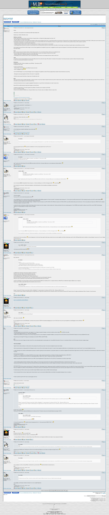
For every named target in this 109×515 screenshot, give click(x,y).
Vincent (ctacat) (63, 513)
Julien (55, 513)
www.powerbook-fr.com (50, 511)
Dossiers (69, 7)
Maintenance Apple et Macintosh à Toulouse (56, 514)
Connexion (77, 9)
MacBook (40, 7)
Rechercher (36, 9)
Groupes (48, 9)
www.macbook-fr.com (58, 511)
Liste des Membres (42, 9)
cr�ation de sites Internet (62, 514)
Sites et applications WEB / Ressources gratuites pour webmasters (22, 97)
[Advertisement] (54, 15)
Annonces (63, 7)
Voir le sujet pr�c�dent (94, 24)
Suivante (11, 19)
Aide (32, 9)
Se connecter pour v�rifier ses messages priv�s (67, 9)
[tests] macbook (8, 18)
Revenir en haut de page (7, 100)
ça (29, 434)
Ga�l (47, 513)
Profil (57, 9)
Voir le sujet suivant (102, 24)
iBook (51, 7)
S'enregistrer (52, 9)
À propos (75, 7)
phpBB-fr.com (56, 509)
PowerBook (46, 7)
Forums (57, 7)
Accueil (34, 7)
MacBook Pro (50, 514)
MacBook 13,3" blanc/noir (37, 492)
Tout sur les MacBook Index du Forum (26, 492)
